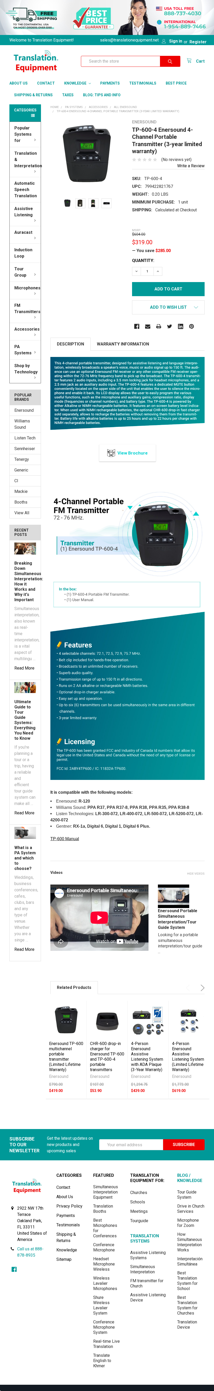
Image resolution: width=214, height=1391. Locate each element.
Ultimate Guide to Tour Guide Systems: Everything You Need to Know (24, 720)
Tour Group (20, 272)
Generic (21, 470)
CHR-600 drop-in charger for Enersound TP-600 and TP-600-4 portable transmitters (107, 1056)
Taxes (68, 95)
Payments (110, 83)
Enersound (24, 410)
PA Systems (23, 349)
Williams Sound (22, 424)
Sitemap (64, 1259)
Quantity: (143, 260)
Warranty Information (123, 344)
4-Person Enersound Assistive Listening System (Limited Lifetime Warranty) (188, 1056)
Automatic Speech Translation (25, 189)
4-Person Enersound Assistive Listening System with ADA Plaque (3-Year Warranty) (147, 1056)
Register (198, 41)
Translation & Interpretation (27, 159)
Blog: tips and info (102, 95)
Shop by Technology (26, 368)
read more (24, 668)
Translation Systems (144, 1238)
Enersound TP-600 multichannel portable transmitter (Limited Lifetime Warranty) (66, 1056)
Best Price (176, 83)
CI (16, 480)
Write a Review (191, 165)
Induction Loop (23, 253)
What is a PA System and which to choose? (25, 858)
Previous (189, 988)
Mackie (21, 491)
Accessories (27, 329)
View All (21, 512)
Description (70, 344)
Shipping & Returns (33, 95)
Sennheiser (24, 448)
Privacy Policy (69, 1206)
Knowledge (75, 83)
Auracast (23, 232)
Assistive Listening (23, 211)
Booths (20, 502)
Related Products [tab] (74, 987)
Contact (46, 83)
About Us (18, 83)
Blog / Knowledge (189, 1178)
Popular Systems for (23, 134)
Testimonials (142, 83)
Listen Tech (24, 437)
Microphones (27, 287)
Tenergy (21, 459)
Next (201, 988)
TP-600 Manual (64, 839)
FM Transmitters (27, 308)
